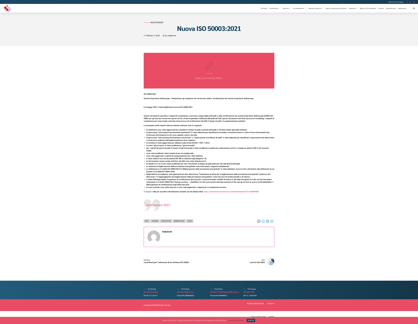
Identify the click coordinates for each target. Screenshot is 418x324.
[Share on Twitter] (263, 221)
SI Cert (189, 221)
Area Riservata (391, 8)
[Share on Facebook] (259, 221)
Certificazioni (274, 8)
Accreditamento (298, 8)
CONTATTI (270, 304)
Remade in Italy (179, 221)
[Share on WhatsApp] (272, 221)
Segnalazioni (402, 8)
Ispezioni (286, 8)
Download (352, 8)
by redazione (170, 35)
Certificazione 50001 (158, 205)
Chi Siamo (264, 8)
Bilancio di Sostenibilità (368, 8)
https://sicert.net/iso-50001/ (209, 78)
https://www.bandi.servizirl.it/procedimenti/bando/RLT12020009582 (231, 192)
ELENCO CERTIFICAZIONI (255, 304)
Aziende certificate (315, 8)
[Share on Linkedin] (267, 221)
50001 (147, 221)
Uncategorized (156, 22)
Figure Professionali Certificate (336, 8)
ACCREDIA (155, 221)
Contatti (381, 8)
